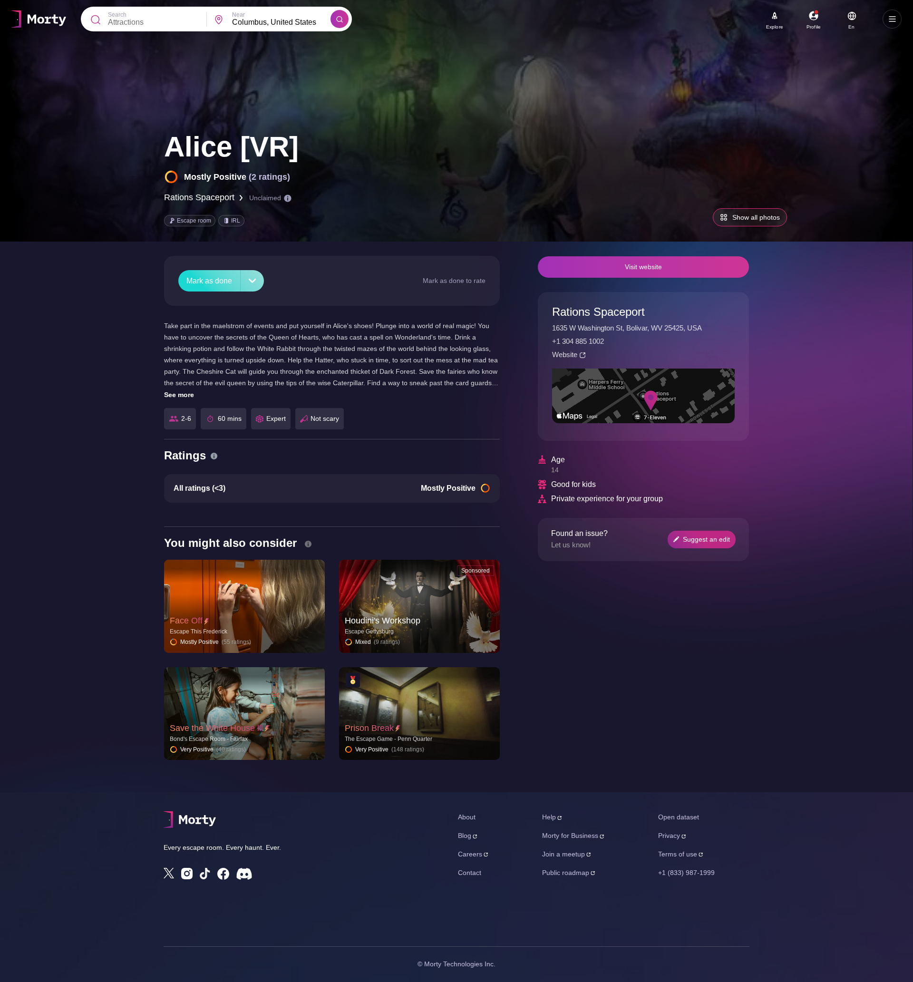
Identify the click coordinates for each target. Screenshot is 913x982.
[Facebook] (223, 874)
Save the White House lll (216, 728)
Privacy (669, 835)
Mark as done (209, 281)
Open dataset (678, 817)
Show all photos (756, 217)
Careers (470, 854)
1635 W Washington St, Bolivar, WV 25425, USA (627, 328)
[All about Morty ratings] (214, 456)
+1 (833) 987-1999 (686, 872)
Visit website (643, 267)
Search (117, 14)
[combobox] (281, 22)
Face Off (186, 620)
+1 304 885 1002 (578, 341)
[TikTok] (205, 874)
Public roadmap (565, 872)
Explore (774, 26)
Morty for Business (570, 835)
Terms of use (677, 854)
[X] (169, 873)
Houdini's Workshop (382, 620)
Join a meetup (563, 854)
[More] (252, 281)
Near (238, 14)
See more (179, 395)
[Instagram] (187, 873)
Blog (464, 835)
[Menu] (892, 19)
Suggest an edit (706, 539)
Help (549, 817)
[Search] (339, 19)
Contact (469, 872)
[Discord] (244, 874)
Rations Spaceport (199, 197)
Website (564, 354)
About (467, 817)
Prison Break (369, 728)
